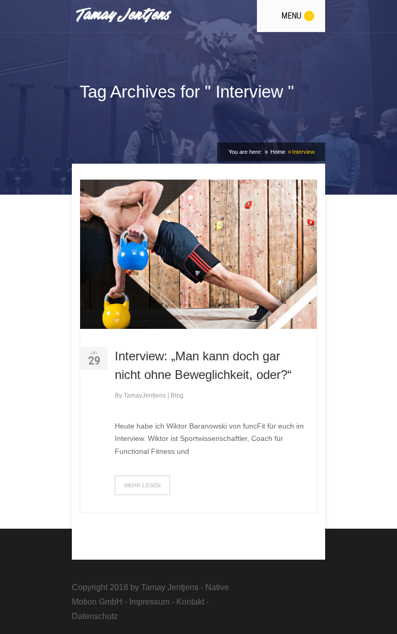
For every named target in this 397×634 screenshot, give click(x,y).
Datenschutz (95, 616)
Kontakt (190, 601)
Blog (177, 395)
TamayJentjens (145, 395)
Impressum (149, 601)
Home (277, 152)
